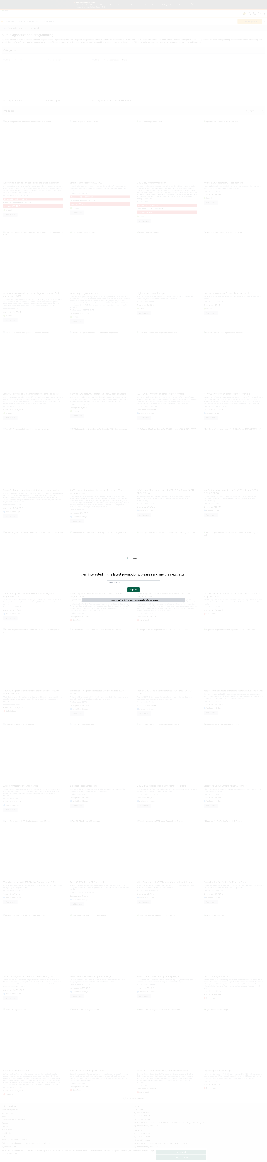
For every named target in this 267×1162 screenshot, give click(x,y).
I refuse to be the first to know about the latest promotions (133, 600)
